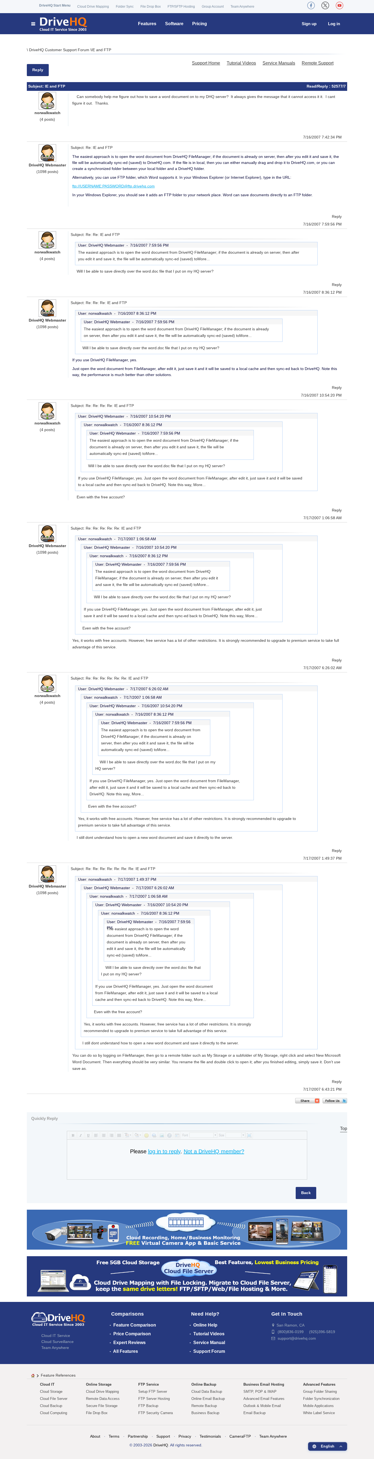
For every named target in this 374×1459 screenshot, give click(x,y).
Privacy (185, 1436)
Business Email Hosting (263, 1384)
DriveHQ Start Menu (54, 5)
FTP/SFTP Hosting (181, 6)
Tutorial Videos (241, 63)
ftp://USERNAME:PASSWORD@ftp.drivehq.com (113, 186)
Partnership (138, 1436)
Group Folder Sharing (320, 1391)
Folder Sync (125, 6)
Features (147, 23)
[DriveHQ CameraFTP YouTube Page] (339, 5)
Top (343, 1128)
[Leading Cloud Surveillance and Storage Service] (187, 1229)
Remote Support (317, 63)
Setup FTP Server (152, 1391)
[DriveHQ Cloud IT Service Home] (59, 23)
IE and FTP (101, 50)
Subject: (36, 86)
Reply (37, 70)
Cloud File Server (53, 1399)
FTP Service (148, 1384)
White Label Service (319, 1413)
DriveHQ (160, 1445)
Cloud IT (47, 1384)
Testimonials (210, 1436)
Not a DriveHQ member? (214, 1151)
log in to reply (164, 1151)
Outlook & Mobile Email (262, 1406)
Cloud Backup (51, 1406)
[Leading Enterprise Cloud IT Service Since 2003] (187, 1276)
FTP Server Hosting (154, 1399)
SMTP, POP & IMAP (260, 1391)
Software (174, 23)
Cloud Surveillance (57, 1341)
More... (203, 259)
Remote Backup (204, 1406)
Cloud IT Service (55, 1335)
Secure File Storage (101, 1406)
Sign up (309, 23)
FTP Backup (148, 1406)
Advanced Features (319, 1384)
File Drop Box (150, 6)
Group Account (213, 6)
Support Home (206, 63)
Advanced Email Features (263, 1399)
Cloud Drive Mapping (93, 6)
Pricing (199, 23)
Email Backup (254, 1413)
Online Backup (203, 1384)
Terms (114, 1436)
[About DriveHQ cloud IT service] (58, 1321)
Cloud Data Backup (206, 1391)
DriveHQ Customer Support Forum (59, 50)
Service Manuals (279, 63)
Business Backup (205, 1413)
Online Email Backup (208, 1399)
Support (163, 1436)
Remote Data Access (103, 1399)
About (95, 1436)
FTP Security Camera (155, 1413)
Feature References (58, 1375)
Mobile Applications (318, 1406)
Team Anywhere (242, 6)
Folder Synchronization (321, 1399)
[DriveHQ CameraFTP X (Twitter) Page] (325, 5)
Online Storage (98, 1384)
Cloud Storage (51, 1391)
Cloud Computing (53, 1413)
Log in (334, 23)
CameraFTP (240, 1436)
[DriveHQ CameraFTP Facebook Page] (311, 5)
